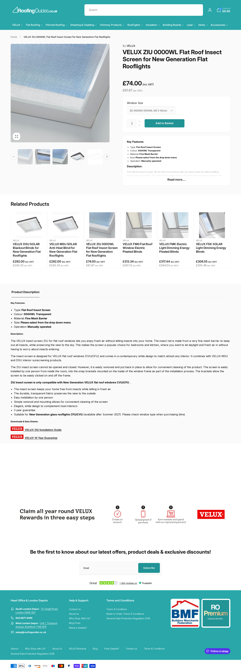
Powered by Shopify (222, 666)
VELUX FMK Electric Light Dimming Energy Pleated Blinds (174, 247)
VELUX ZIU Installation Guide (42, 429)
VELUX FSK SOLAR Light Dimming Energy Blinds (211, 247)
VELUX (129, 45)
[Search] (197, 10)
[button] (223, 10)
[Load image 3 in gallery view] (60, 156)
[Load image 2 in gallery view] (42, 156)
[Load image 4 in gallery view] (77, 156)
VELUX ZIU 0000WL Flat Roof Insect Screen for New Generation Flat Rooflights (102, 249)
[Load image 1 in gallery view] (25, 156)
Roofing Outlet (208, 666)
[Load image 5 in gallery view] (94, 156)
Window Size (135, 103)
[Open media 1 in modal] (60, 93)
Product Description (25, 292)
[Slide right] (107, 156)
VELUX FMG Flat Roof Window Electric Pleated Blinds (137, 247)
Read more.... (176, 179)
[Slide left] (13, 156)
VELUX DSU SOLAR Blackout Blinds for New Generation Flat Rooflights (27, 249)
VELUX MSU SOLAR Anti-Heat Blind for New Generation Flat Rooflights (63, 249)
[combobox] (143, 10)
